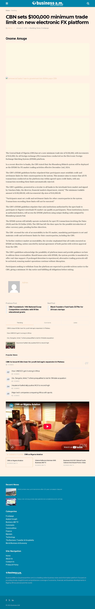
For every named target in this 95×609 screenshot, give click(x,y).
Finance (9, 531)
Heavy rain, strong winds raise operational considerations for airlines (39, 499)
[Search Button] (88, 3)
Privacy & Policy (12, 565)
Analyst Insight (11, 519)
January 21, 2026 (21, 28)
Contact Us (10, 562)
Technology (10, 537)
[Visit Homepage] (47, 3)
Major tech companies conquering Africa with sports (32, 393)
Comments (10, 525)
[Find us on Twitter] (9, 600)
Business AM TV (12, 522)
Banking (14, 10)
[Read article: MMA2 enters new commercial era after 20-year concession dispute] (11, 492)
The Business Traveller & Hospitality (20, 540)
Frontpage (45, 28)
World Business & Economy (16, 543)
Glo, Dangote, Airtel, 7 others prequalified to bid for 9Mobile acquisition (30, 338)
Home (8, 10)
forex (39, 28)
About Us (9, 559)
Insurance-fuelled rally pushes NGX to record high (32, 343)
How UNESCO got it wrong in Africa (19, 333)
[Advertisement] (47, 59)
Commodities (11, 528)
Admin (10, 28)
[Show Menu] (7, 3)
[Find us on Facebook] (6, 600)
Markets (9, 534)
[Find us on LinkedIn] (13, 600)
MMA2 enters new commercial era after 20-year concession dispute (39, 489)
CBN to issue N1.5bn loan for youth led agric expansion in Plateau (28, 328)
